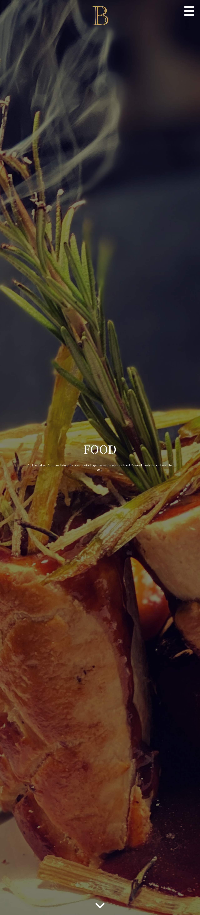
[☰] (189, 11)
